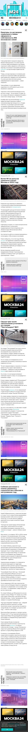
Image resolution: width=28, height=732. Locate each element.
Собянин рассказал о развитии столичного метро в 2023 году (13, 265)
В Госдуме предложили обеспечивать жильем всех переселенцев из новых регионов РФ (15, 121)
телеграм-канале (16, 207)
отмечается (4, 69)
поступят (3, 240)
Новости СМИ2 (4, 150)
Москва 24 (14, 18)
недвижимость (7, 128)
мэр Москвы (3, 685)
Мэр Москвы (13, 484)
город (2, 128)
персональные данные (13, 723)
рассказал (11, 390)
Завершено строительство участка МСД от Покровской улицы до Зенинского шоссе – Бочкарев (16, 678)
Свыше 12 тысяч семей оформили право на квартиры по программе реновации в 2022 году (16, 117)
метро (5, 271)
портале (3, 371)
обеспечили (16, 409)
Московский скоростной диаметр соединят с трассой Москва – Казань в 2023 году (15, 673)
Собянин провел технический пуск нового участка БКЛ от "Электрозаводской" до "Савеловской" (15, 430)
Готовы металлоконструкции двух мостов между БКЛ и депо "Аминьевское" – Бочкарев (16, 425)
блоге (2, 531)
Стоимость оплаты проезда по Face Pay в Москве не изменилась (16, 261)
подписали (22, 99)
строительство (7, 436)
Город (12, 29)
